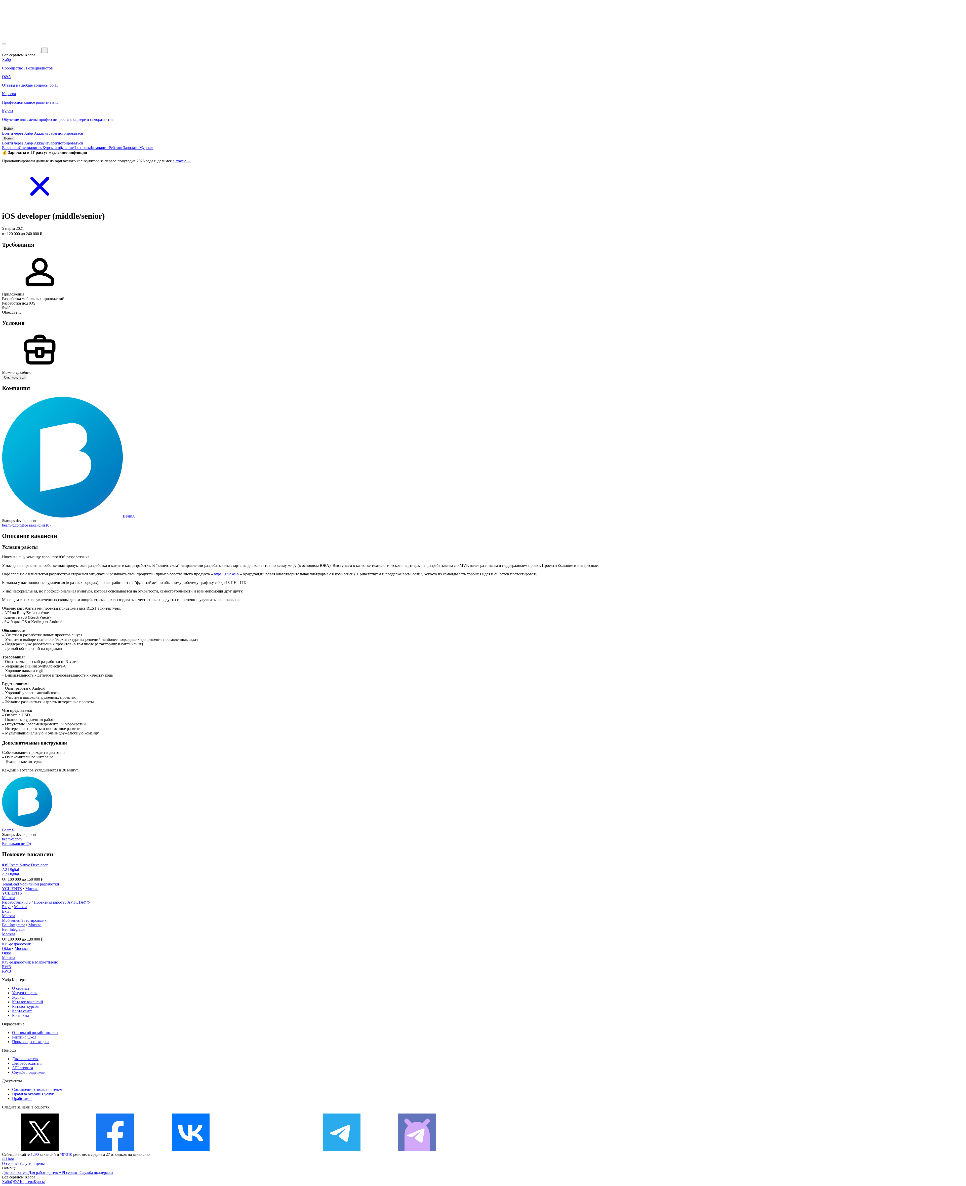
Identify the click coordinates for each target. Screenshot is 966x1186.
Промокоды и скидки (30, 1042)
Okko (6, 948)
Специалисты (31, 147)
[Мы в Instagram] (266, 1150)
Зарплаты (131, 147)
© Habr (8, 1159)
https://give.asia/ (226, 574)
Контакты (20, 1015)
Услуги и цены (24, 993)
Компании (100, 147)
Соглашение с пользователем (37, 1089)
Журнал (146, 147)
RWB (6, 967)
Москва (31, 888)
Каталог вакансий (27, 1002)
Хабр (6, 1181)
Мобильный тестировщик (24, 920)
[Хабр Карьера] (21, 50)
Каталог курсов (25, 1006)
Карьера (27, 1181)
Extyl (6, 907)
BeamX (129, 516)
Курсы (39, 1181)
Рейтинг (116, 147)
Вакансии (10, 147)
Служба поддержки (29, 1072)
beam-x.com (12, 525)
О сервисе (20, 988)
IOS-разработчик (16, 944)
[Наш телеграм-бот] (417, 1150)
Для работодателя (27, 1063)
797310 (66, 1154)
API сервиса (22, 1068)
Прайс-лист (22, 1098)
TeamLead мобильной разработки (30, 884)
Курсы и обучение (58, 147)
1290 (35, 1154)
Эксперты (82, 147)
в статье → (182, 161)
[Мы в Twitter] (39, 1150)
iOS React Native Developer (25, 865)
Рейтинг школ (24, 1037)
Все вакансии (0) (36, 525)
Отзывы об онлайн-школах (35, 1032)
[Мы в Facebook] (115, 1150)
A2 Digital (10, 869)
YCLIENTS (12, 888)
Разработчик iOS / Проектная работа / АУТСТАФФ (46, 902)
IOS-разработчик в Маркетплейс (30, 962)
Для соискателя (25, 1059)
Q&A (15, 1181)
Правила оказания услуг (33, 1094)
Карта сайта (22, 1011)
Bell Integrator (13, 925)
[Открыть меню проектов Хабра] (4, 44)
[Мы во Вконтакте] (190, 1150)
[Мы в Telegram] (341, 1150)
